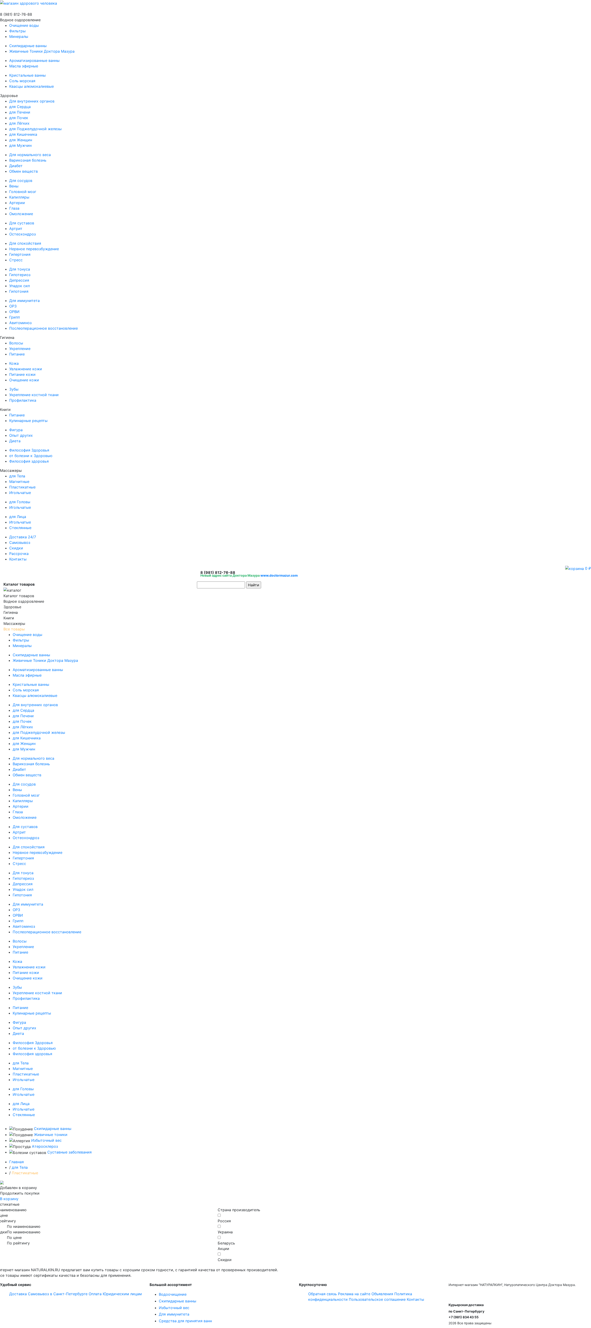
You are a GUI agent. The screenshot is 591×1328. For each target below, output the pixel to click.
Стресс (16, 260)
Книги (26, 435)
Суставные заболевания (69, 1152)
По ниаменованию (23, 1226)
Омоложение (21, 213)
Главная (16, 1161)
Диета (15, 441)
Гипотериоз (19, 274)
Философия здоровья (29, 461)
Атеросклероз (45, 1146)
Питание (17, 354)
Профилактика (22, 400)
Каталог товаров (18, 595)
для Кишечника (23, 134)
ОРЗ (13, 306)
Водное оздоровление (37, 53)
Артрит (15, 228)
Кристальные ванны (27, 75)
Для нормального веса (30, 154)
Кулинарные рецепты (28, 420)
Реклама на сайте (354, 1294)
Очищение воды (24, 25)
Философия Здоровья (29, 450)
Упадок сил (19, 285)
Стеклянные (20, 527)
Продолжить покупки (19, 1193)
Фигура (16, 430)
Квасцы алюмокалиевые (31, 86)
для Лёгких (19, 123)
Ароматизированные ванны (34, 60)
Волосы (16, 343)
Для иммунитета (24, 300)
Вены (13, 186)
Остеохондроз (22, 234)
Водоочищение (173, 1294)
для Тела (17, 476)
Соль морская (22, 80)
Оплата (95, 1294)
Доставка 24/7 (22, 537)
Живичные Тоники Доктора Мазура (42, 51)
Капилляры (19, 197)
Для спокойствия (25, 243)
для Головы (19, 502)
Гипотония (18, 291)
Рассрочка (19, 553)
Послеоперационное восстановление (43, 328)
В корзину (9, 1198)
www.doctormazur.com (279, 575)
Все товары (14, 629)
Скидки (16, 548)
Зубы (13, 389)
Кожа (14, 363)
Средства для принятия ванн (185, 1321)
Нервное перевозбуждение (34, 249)
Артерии (17, 202)
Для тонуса (19, 269)
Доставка (18, 1294)
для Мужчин (20, 145)
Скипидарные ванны (28, 45)
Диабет (16, 165)
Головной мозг (22, 191)
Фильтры (17, 31)
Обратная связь (322, 1294)
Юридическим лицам (122, 1294)
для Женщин (20, 140)
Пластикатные (22, 487)
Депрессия (19, 280)
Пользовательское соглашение (377, 1299)
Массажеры (18, 499)
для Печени (19, 112)
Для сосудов (20, 180)
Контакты (18, 559)
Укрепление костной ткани (34, 394)
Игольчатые (20, 492)
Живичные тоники (50, 1134)
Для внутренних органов (31, 101)
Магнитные (19, 481)
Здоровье (39, 212)
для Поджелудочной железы (35, 128)
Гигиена (29, 369)
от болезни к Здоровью (30, 455)
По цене (14, 1237)
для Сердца (20, 106)
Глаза (14, 208)
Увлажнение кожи (25, 369)
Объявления (382, 1294)
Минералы (18, 36)
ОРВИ (14, 311)
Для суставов (21, 223)
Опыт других (21, 435)
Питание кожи (22, 374)
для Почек (18, 117)
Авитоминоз (20, 322)
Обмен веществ (23, 171)
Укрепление (19, 348)
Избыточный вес (46, 1140)
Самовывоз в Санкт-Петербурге (57, 1294)
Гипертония (19, 254)
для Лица (17, 516)
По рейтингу (18, 1243)
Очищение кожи (24, 380)
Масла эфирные (23, 66)
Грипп (14, 317)
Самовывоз (19, 542)
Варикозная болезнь (27, 160)
